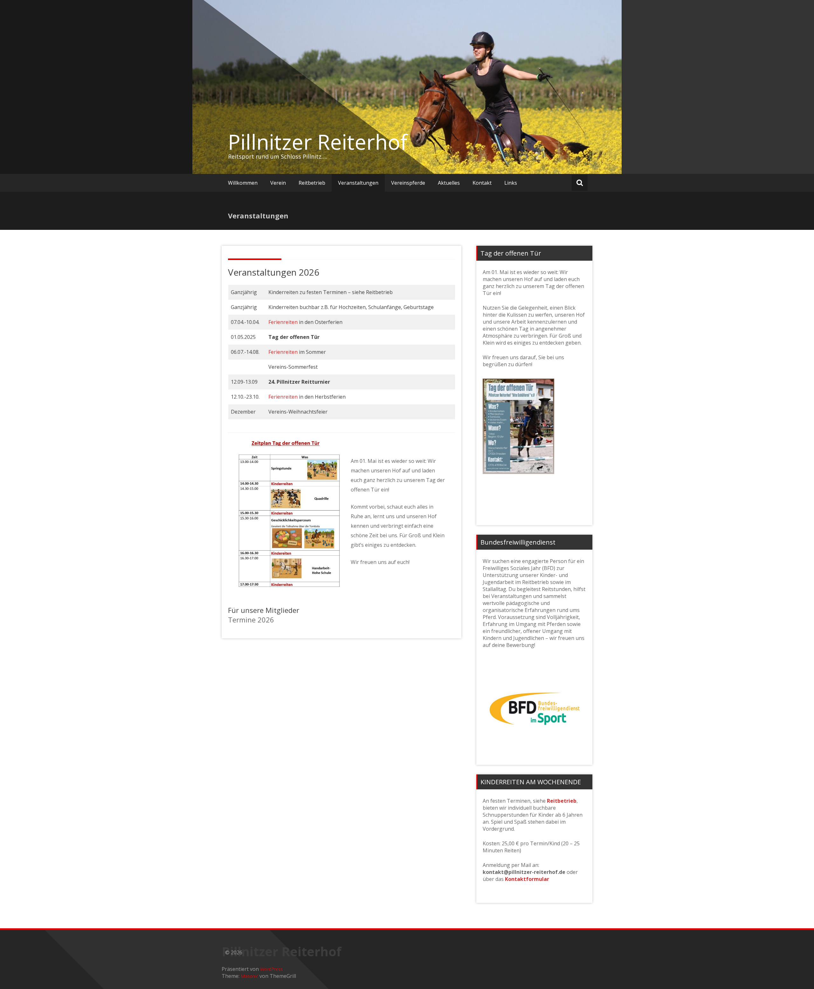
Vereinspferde (408, 182)
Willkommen (243, 182)
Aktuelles (449, 182)
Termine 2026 (251, 619)
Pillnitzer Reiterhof (317, 142)
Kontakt (482, 182)
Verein (278, 182)
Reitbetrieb (312, 182)
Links (510, 182)
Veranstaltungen (358, 182)
